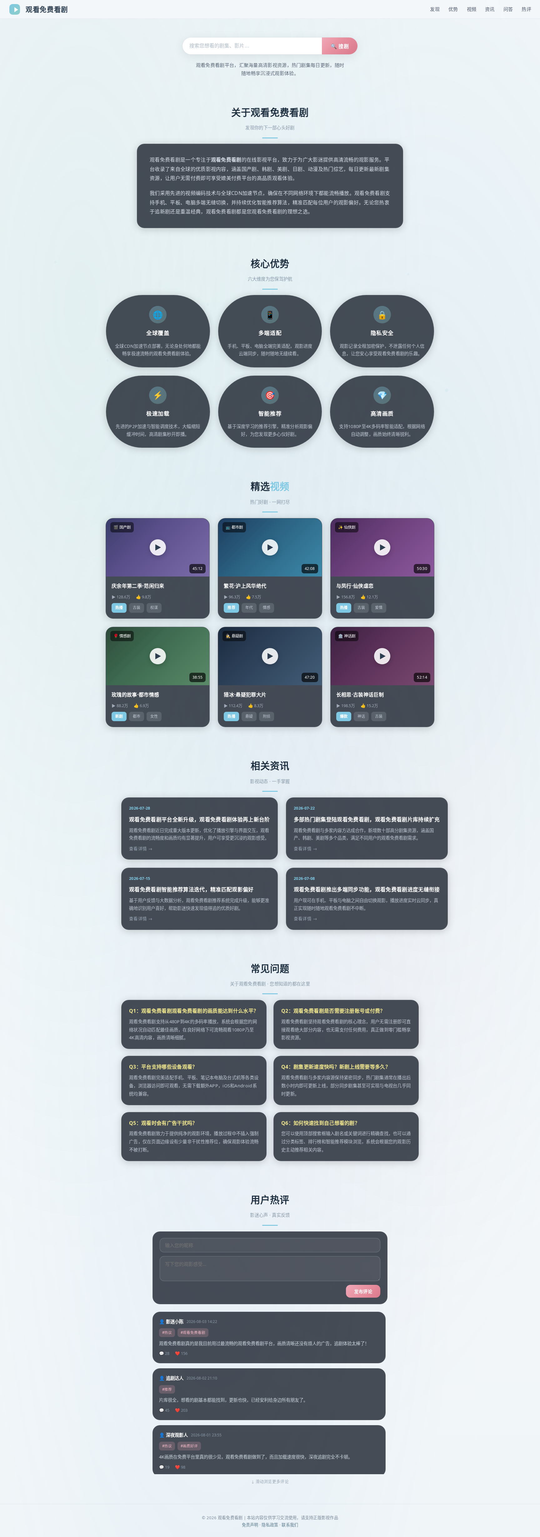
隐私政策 (270, 1525)
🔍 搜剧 (340, 46)
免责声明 (250, 1525)
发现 (435, 9)
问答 (508, 9)
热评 (526, 9)
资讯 (490, 9)
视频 (472, 9)
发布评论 (363, 1291)
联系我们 (290, 1525)
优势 (453, 9)
